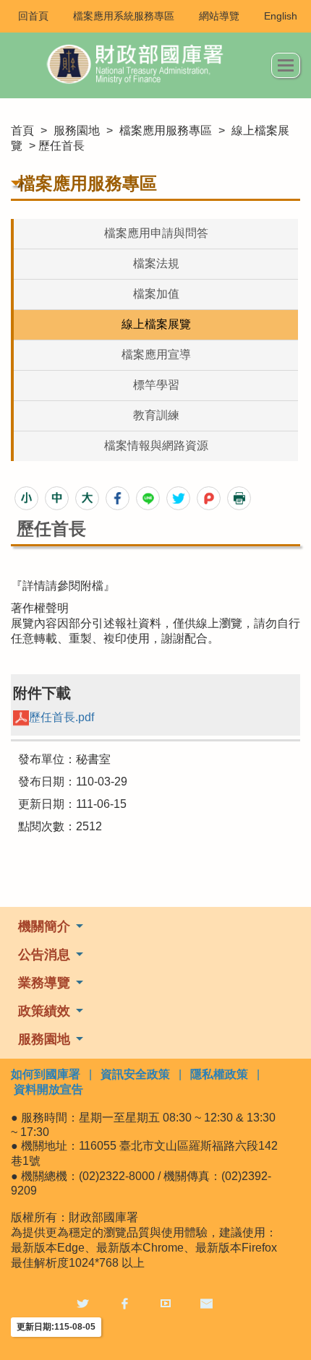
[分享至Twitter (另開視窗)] (178, 498)
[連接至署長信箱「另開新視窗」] (206, 1303)
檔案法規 (156, 263)
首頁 (22, 130)
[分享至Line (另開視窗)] (148, 498)
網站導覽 (219, 16)
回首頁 (33, 16)
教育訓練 (156, 415)
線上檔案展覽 (156, 324)
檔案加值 (156, 294)
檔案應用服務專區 (165, 130)
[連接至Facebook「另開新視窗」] (124, 1303)
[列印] (239, 498)
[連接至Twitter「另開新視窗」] (83, 1303)
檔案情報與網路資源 (156, 445)
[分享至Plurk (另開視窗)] (209, 498)
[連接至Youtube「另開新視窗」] (165, 1303)
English (280, 16)
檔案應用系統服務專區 (123, 16)
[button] (26, 498)
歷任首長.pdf (61, 717)
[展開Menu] (286, 65)
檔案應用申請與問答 (156, 233)
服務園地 (77, 130)
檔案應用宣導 (156, 354)
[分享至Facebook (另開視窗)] (117, 498)
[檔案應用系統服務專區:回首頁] (141, 65)
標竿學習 (156, 385)
